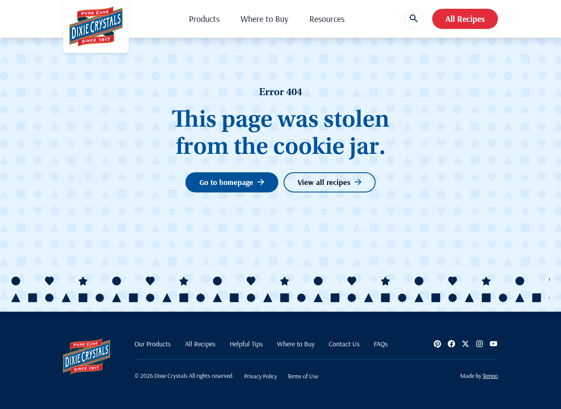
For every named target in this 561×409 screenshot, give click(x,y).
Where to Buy (264, 18)
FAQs (381, 343)
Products (204, 18)
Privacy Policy (260, 376)
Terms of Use (303, 376)
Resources (326, 18)
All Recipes (465, 18)
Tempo (490, 376)
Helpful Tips (246, 343)
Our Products (153, 343)
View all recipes (324, 182)
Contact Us (344, 343)
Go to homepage (226, 182)
